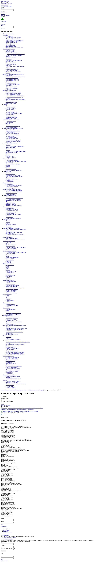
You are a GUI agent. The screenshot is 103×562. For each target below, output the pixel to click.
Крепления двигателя (11, 86)
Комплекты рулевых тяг (12, 318)
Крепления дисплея (11, 224)
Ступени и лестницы (11, 157)
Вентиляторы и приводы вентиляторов (15, 76)
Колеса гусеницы (10, 258)
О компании (3, 12)
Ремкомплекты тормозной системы (14, 198)
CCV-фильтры (9, 36)
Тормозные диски (10, 201)
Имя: (2, 542)
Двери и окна (9, 162)
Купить (2, 404)
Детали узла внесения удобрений (14, 190)
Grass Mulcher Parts (10, 174)
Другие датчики (10, 114)
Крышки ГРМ (9, 61)
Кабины (8, 166)
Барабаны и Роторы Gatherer (13, 131)
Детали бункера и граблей (12, 357)
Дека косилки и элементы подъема (14, 176)
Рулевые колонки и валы (12, 320)
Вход (2, 524)
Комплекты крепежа (11, 271)
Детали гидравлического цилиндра (14, 97)
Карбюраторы (9, 85)
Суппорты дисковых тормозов (13, 199)
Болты (7, 266)
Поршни (8, 68)
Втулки (8, 282)
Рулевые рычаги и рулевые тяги (13, 321)
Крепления (8, 337)
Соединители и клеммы (12, 351)
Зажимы (8, 270)
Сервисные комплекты (11, 70)
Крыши (8, 167)
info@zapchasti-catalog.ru (6, 3)
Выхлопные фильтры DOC (12, 79)
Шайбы (8, 277)
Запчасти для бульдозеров (12, 359)
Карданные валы (10, 208)
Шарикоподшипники (11, 292)
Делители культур (10, 132)
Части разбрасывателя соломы (13, 378)
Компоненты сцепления (12, 209)
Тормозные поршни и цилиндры (14, 205)
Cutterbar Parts (9, 172)
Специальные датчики (11, 117)
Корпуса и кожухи (10, 304)
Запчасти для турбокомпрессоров (14, 55)
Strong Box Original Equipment (13, 381)
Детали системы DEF (11, 83)
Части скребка (9, 373)
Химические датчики (11, 118)
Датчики (8, 343)
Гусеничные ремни (10, 253)
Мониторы (8, 225)
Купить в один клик (5, 405)
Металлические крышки (12, 153)
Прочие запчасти (10, 300)
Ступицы (8, 262)
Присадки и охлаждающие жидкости (15, 234)
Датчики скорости (10, 110)
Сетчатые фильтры (10, 45)
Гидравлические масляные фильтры (14, 40)
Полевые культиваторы (11, 367)
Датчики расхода (10, 109)
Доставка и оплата (7, 532)
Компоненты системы (11, 193)
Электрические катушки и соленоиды (15, 352)
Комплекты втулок (10, 284)
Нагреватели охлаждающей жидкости (15, 66)
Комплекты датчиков (11, 116)
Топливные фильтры (11, 46)
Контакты (3, 14)
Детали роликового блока (12, 138)
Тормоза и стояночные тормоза (13, 200)
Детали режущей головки (12, 179)
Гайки (7, 268)
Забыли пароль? (4, 560)
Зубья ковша (9, 362)
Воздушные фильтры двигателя (13, 37)
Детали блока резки (11, 177)
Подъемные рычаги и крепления (14, 366)
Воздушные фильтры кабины (13, 38)
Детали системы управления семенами (15, 239)
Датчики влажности (11, 105)
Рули (7, 323)
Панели (8, 155)
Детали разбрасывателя (11, 137)
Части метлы (9, 377)
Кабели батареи (10, 385)
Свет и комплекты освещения (13, 339)
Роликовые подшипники (12, 289)
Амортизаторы (9, 75)
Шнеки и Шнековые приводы (13, 141)
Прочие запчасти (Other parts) (22, 390)
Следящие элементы (11, 281)
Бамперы (8, 145)
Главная (2, 390)
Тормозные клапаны (11, 204)
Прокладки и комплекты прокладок (14, 329)
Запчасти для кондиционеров (13, 164)
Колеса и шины (10, 260)
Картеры (8, 56)
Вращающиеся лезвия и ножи (13, 175)
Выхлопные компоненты (12, 78)
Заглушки (8, 326)
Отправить (3, 551)
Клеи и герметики (10, 230)
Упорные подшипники (11, 290)
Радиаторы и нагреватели (12, 88)
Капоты (8, 150)
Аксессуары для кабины (12, 160)
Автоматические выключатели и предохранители (18, 342)
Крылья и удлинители (11, 152)
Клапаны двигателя (11, 57)
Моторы (8, 123)
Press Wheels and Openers (12, 238)
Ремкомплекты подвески (12, 186)
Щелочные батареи (10, 387)
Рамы (7, 306)
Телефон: (3, 545)
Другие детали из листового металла (15, 146)
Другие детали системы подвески (14, 185)
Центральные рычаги (11, 249)
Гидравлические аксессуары (13, 94)
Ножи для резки (10, 181)
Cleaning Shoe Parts (10, 129)
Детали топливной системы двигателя (15, 54)
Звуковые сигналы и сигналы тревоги (15, 344)
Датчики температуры (11, 112)
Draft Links (8, 242)
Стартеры (8, 89)
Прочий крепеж (10, 272)
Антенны (8, 220)
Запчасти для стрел (10, 361)
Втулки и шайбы (10, 265)
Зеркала (8, 165)
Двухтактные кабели (11, 244)
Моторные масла (10, 233)
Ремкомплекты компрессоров (13, 126)
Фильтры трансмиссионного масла (14, 47)
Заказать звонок (4, 5)
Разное (7, 215)
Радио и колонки (10, 349)
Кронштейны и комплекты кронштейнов (16, 151)
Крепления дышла (10, 246)
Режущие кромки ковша (12, 371)
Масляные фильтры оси (11, 42)
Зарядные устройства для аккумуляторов (16, 383)
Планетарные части (11, 212)
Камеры (8, 223)
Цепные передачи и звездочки (13, 313)
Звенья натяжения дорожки (12, 257)
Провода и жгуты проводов (12, 348)
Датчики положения (11, 108)
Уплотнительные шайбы (12, 334)
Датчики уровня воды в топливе (14, 113)
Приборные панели (10, 347)
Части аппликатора (10, 194)
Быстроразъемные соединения (13, 92)
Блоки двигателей (10, 50)
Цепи (7, 311)
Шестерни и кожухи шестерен (13, 218)
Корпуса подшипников (11, 286)
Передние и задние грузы (12, 305)
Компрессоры (9, 122)
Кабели (8, 222)
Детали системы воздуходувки (13, 140)
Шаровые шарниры (10, 188)
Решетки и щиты (10, 156)
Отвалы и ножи (10, 364)
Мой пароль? (4, 526)
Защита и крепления (11, 148)
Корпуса (8, 299)
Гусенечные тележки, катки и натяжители (16, 252)
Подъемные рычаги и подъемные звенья (16, 247)
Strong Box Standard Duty (12, 382)
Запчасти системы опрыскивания (14, 191)
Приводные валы (10, 213)
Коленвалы (8, 59)
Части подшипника (10, 291)
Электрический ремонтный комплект (15, 353)
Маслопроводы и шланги (12, 100)
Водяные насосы (10, 51)
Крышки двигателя (10, 62)
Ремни (7, 310)
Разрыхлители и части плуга (13, 368)
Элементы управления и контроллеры (15, 354)
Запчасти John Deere (10, 390)
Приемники (9, 227)
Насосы (8, 124)
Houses (7, 295)
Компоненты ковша (11, 363)
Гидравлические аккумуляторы (13, 93)
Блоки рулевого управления (13, 316)
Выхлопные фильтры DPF (12, 80)
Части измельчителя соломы (13, 376)
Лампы (8, 338)
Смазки (8, 236)
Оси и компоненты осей (12, 210)
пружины (8, 273)
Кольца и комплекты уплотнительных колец (16, 328)
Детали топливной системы (12, 84)
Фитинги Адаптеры (11, 103)
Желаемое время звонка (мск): (8, 548)
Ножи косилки (9, 180)
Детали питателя (10, 136)
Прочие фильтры (10, 43)
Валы (7, 243)
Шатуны (8, 73)
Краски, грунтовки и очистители (14, 232)
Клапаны (8, 98)
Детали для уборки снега (12, 358)
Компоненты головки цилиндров (14, 60)
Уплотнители (9, 333)
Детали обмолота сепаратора (13, 134)
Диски (7, 256)
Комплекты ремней (10, 309)
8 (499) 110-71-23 (5, 1)
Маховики (8, 65)
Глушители (8, 297)
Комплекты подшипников (12, 285)
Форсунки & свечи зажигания (13, 71)
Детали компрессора (11, 121)
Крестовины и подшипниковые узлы (15, 287)
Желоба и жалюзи (10, 147)
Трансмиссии (9, 217)
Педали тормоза (10, 196)
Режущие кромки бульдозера (13, 369)
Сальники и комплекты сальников (14, 332)
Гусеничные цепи (10, 254)
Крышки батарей (10, 386)
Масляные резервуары (11, 102)
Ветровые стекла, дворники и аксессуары (16, 161)
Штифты (8, 278)
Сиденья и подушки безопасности (14, 170)
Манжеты (8, 261)
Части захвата (9, 372)
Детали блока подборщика (12, 133)
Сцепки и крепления (11, 248)
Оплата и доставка (5, 15)
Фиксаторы (9, 276)
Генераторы (9, 81)
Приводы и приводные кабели (13, 214)
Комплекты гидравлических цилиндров (15, 99)
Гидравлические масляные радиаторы (15, 95)
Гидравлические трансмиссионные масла (16, 229)
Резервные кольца (10, 330)
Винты (7, 267)
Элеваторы (8, 142)
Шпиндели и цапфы (11, 319)
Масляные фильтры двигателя (13, 41)
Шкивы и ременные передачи (13, 314)
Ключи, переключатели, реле (13, 345)
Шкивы (8, 301)
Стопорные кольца (10, 275)
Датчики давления (10, 107)
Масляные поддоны (11, 64)
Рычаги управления (11, 169)
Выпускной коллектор (11, 52)
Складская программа (8, 33)
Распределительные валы (12, 69)
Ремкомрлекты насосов (11, 127)
